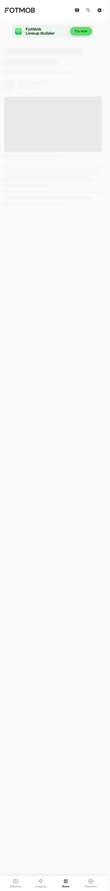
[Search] (88, 10)
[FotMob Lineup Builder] (53, 31)
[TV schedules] (77, 10)
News (65, 886)
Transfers (91, 886)
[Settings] (99, 10)
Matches (15, 886)
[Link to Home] (19, 10)
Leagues (40, 886)
